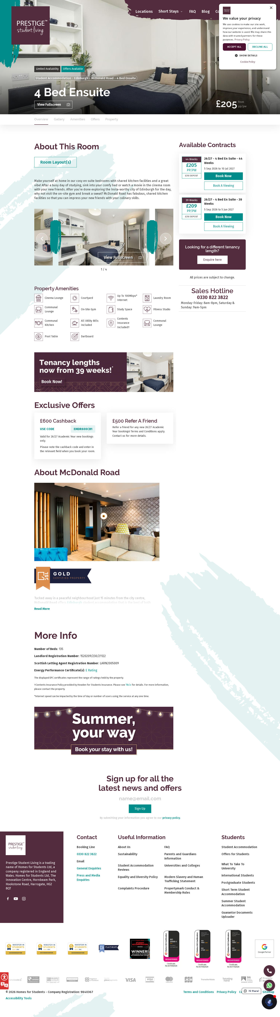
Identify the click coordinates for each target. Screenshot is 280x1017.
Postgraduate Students (238, 882)
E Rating (91, 670)
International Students (238, 875)
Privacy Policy (226, 992)
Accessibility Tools (19, 998)
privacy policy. (171, 818)
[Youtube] (16, 898)
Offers (95, 119)
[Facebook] (8, 898)
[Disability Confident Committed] (53, 979)
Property (111, 119)
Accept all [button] (234, 46)
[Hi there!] (269, 1001)
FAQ (192, 11)
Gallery (59, 119)
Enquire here (212, 259)
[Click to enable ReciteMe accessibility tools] (4, 980)
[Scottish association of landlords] (246, 979)
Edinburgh (81, 78)
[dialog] (247, 37)
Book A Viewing (223, 185)
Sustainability (127, 854)
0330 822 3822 (212, 297)
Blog (206, 11)
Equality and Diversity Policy (138, 877)
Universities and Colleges (182, 865)
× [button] (271, 7)
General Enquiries (89, 868)
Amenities (77, 119)
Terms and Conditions (198, 992)
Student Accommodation (53, 78)
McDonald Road (102, 78)
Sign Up (140, 808)
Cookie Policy (247, 61)
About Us (124, 847)
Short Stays (169, 11)
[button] (42, 238)
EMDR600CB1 (83, 429)
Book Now (223, 176)
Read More (42, 609)
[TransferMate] (208, 979)
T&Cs (128, 684)
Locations (144, 11)
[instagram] (24, 898)
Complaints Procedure (133, 888)
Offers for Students (235, 854)
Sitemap (268, 992)
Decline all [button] (260, 46)
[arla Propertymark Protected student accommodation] (72, 979)
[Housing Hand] (227, 979)
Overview (41, 119)
